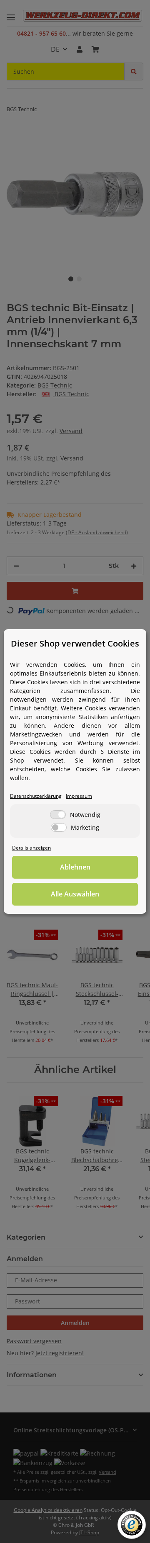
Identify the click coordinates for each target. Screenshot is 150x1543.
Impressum (79, 795)
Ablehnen (75, 867)
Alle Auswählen (75, 894)
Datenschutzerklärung (36, 795)
